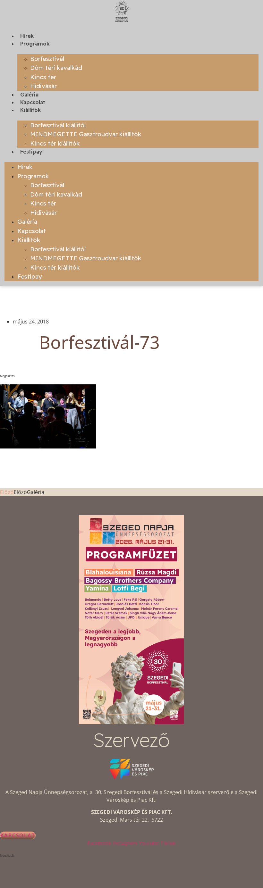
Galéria (29, 94)
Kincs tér (43, 77)
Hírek (27, 36)
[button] (99, 376)
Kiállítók (30, 110)
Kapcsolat (32, 102)
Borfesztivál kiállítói (58, 125)
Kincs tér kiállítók (55, 143)
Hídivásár (43, 86)
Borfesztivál (47, 59)
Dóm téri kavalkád (56, 67)
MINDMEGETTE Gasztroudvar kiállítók (85, 134)
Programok (35, 43)
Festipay (31, 151)
